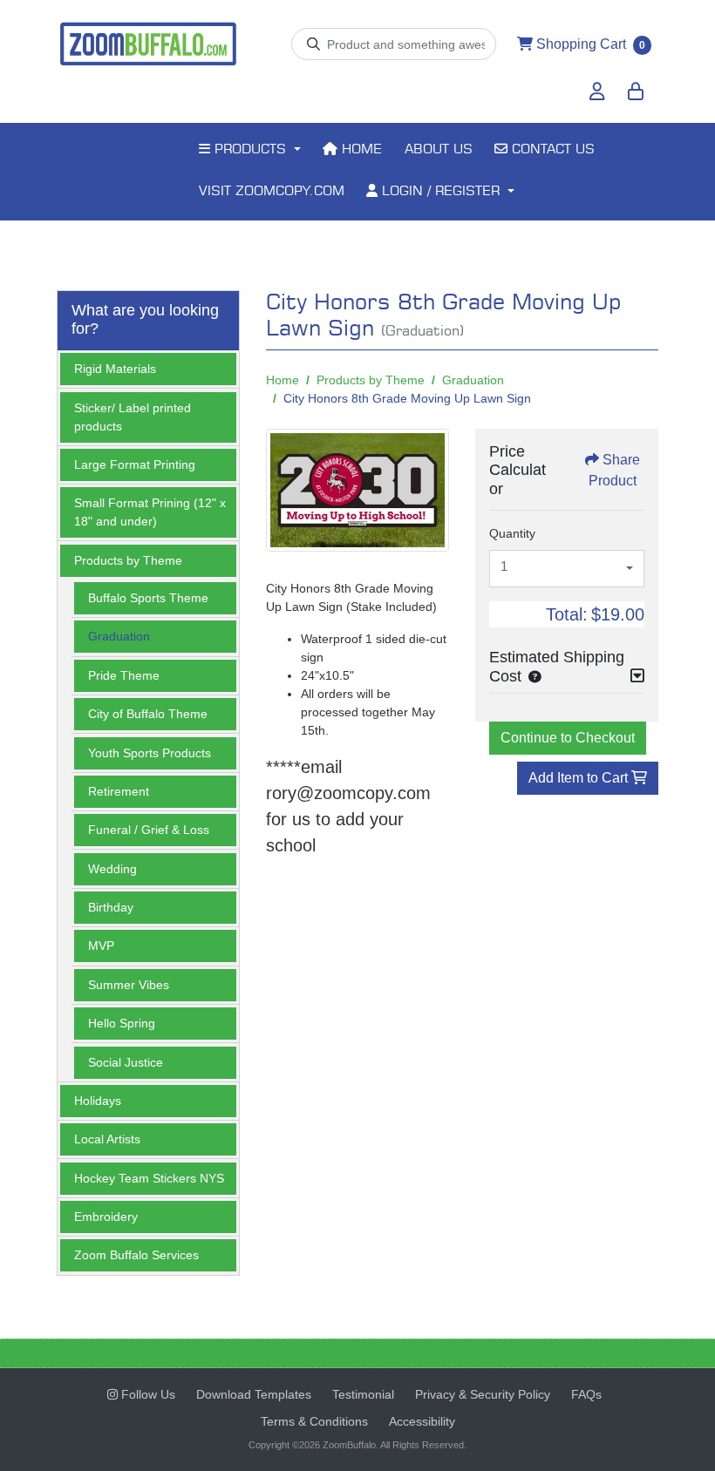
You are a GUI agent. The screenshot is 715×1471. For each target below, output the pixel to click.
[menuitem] (249, 151)
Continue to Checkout (567, 737)
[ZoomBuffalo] (148, 44)
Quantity (512, 533)
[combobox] (566, 569)
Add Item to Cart (579, 777)
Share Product (614, 470)
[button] (531, 676)
